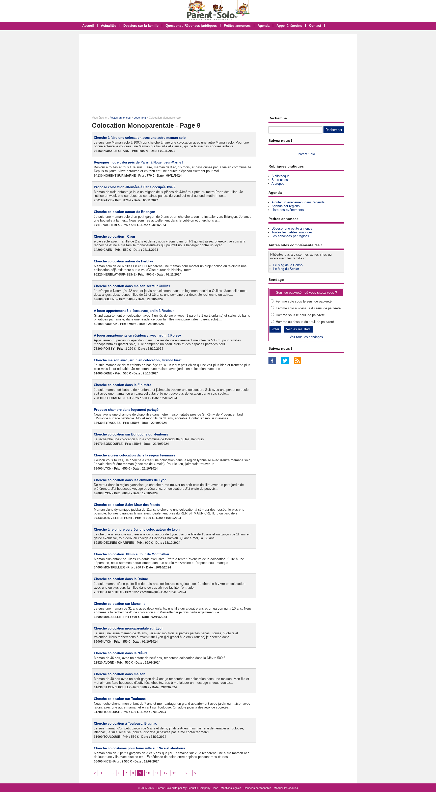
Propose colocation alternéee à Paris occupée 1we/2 (134, 187)
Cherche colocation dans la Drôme (121, 579)
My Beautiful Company (196, 787)
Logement (140, 117)
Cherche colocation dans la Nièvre (120, 653)
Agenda (263, 26)
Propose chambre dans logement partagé (126, 410)
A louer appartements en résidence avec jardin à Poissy (137, 335)
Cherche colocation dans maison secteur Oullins (132, 286)
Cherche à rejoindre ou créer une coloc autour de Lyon (137, 529)
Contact (315, 26)
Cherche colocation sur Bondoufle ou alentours (131, 434)
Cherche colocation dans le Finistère (122, 385)
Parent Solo (306, 154)
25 (187, 773)
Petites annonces (237, 26)
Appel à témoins (289, 26)
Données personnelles (257, 787)
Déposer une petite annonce (291, 228)
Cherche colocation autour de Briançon (124, 212)
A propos (277, 183)
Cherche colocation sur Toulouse (120, 699)
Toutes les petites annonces (292, 232)
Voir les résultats (298, 329)
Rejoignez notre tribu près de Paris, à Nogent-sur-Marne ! (138, 162)
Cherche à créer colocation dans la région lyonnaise (134, 455)
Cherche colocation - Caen (114, 236)
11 (157, 773)
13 (174, 773)
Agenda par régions (285, 206)
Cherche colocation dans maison (119, 674)
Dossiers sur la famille (140, 26)
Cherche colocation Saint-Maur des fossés (127, 505)
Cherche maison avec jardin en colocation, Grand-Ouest (137, 360)
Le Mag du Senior (286, 269)
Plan (215, 787)
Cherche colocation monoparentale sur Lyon (129, 628)
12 (166, 773)
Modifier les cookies (286, 787)
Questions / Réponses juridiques (191, 26)
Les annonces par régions (290, 236)
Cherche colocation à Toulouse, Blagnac (125, 723)
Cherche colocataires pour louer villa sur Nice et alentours (139, 748)
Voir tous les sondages (306, 337)
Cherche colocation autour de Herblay (123, 261)
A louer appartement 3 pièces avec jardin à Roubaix (134, 311)
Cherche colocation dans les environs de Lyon (130, 480)
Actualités (108, 26)
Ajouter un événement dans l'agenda (297, 202)
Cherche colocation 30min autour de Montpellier (131, 554)
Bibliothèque (280, 176)
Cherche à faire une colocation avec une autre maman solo (140, 138)
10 (148, 773)
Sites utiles (279, 180)
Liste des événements (287, 210)
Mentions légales (231, 787)
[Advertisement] (218, 72)
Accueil (88, 26)
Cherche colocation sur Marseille (119, 604)
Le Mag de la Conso (288, 265)
